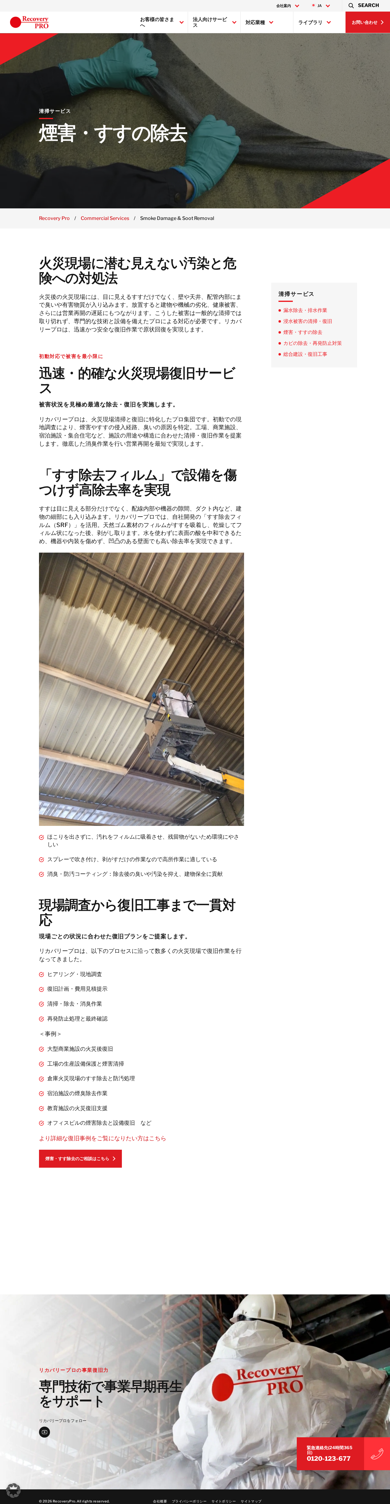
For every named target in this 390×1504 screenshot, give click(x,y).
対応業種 (255, 22)
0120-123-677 (329, 1459)
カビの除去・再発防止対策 (312, 343)
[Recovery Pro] (29, 22)
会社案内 (283, 6)
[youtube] (44, 1432)
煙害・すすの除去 (302, 332)
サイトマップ (251, 1501)
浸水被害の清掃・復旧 (307, 321)
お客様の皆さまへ (157, 22)
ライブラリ (310, 22)
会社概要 (160, 1501)
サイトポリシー (223, 1501)
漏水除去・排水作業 (305, 310)
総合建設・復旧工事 (305, 354)
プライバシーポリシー (189, 1501)
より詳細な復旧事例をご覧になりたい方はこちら (102, 1138)
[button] (363, 6)
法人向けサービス (210, 22)
